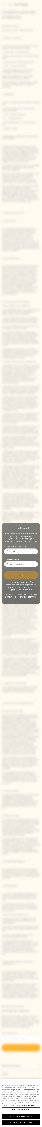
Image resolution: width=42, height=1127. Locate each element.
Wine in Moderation (26, 590)
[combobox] (21, 551)
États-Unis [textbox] (11, 551)
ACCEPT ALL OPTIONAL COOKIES (21, 1123)
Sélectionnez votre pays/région (16, 546)
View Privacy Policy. (28, 1105)
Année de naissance (13, 559)
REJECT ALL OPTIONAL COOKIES (21, 1116)
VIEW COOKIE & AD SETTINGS (21, 1110)
